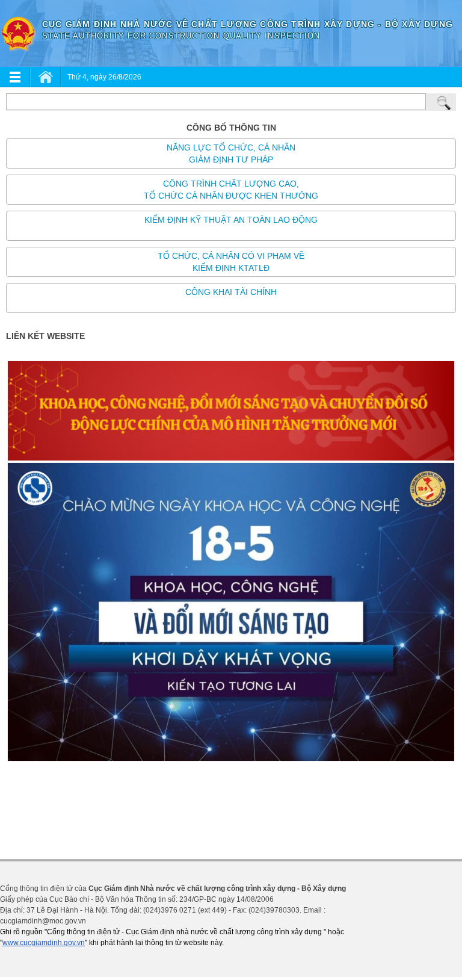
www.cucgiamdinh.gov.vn (43, 942)
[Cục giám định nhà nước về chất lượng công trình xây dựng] (18, 33)
